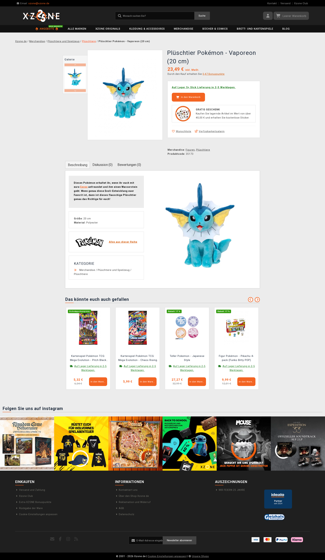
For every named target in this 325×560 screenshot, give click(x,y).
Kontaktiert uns (128, 490)
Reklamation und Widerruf (135, 502)
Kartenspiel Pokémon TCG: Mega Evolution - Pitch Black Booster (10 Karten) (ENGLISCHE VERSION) (88, 358)
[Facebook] (60, 539)
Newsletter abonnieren (179, 540)
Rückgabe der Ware (31, 508)
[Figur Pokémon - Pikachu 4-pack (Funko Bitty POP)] (236, 327)
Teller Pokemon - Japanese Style (187, 358)
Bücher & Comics (215, 28)
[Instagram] (68, 539)
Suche (202, 15)
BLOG (286, 28)
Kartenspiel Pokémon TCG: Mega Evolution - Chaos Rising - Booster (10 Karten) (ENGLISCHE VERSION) (137, 358)
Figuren (190, 149)
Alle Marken (77, 28)
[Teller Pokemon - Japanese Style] (187, 327)
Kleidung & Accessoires (147, 28)
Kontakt (272, 3)
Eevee (84, 187)
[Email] (52, 539)
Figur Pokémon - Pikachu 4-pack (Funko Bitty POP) (236, 358)
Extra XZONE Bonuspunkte (35, 502)
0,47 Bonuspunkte (214, 74)
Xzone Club (301, 3)
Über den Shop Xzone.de (134, 496)
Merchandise (183, 28)
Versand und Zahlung (32, 490)
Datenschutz (126, 514)
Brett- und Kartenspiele (255, 28)
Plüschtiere (203, 149)
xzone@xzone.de (34, 3)
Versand (285, 3)
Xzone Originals (107, 28)
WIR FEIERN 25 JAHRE (232, 490)
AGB (121, 508)
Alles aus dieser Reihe (123, 242)
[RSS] (76, 539)
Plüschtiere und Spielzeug (114, 270)
